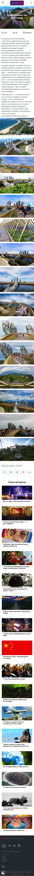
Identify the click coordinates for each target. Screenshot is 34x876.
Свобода (4, 858)
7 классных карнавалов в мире (14, 679)
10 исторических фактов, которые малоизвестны (15, 809)
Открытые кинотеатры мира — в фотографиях (14, 522)
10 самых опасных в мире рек (13, 830)
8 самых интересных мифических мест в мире (15, 700)
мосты (19, 465)
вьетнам (5, 465)
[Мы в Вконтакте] (3, 866)
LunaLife (5, 838)
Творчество (5, 854)
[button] (3, 873)
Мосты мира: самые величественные (16, 501)
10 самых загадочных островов (14, 787)
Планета (4, 861)
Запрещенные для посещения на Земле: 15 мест (15, 590)
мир (17, 23)
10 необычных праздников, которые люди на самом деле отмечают (16, 567)
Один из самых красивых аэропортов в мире (16, 612)
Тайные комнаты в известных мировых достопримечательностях (16, 745)
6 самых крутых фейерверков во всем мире (17, 634)
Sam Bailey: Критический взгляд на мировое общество (15, 545)
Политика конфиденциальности (11, 851)
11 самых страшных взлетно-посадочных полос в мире (13, 723)
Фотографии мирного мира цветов (15, 767)
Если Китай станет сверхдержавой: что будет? (15, 657)
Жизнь (4, 856)
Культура (4, 859)
